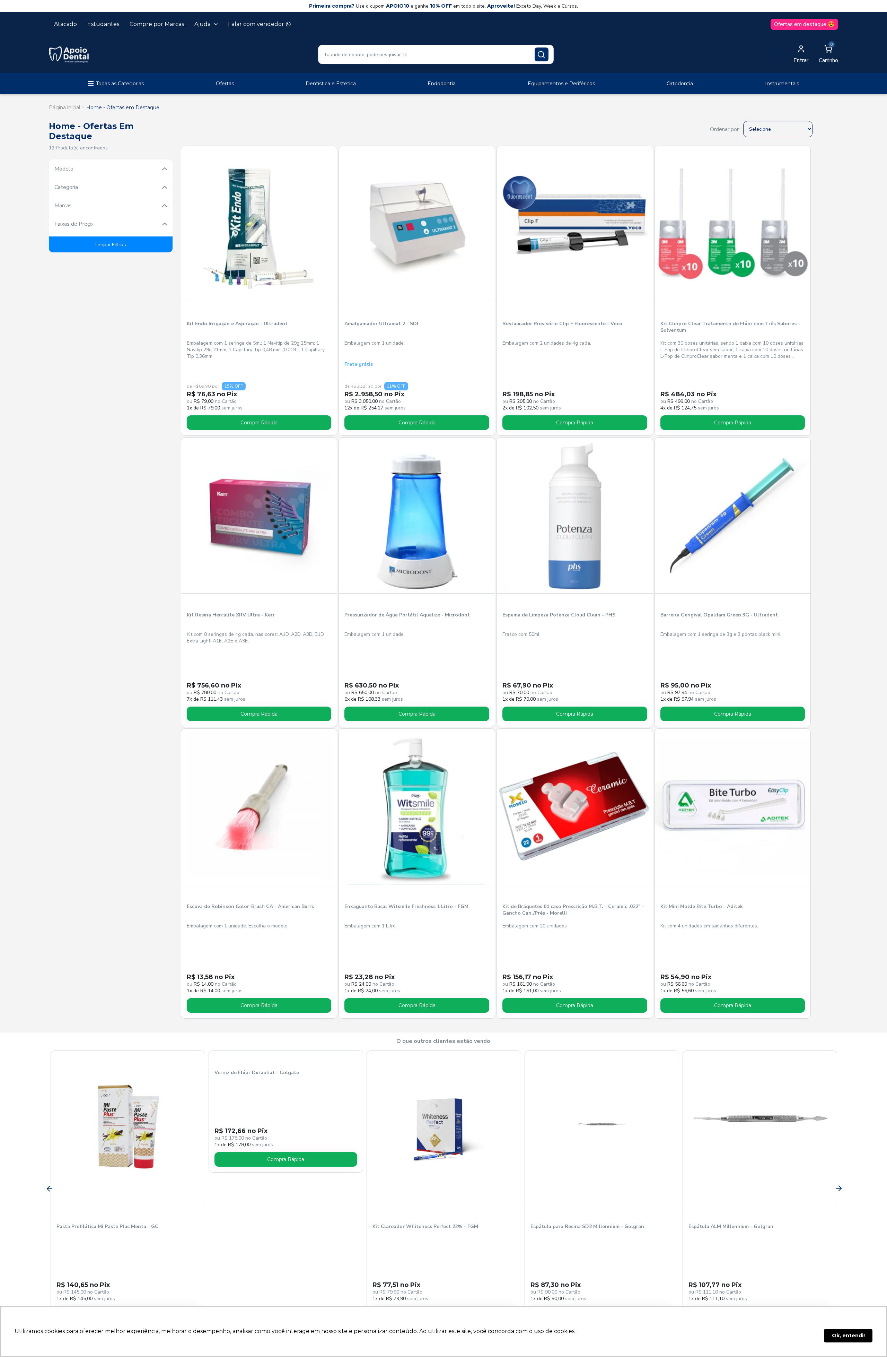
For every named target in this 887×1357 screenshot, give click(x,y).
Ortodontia (680, 83)
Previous (48, 1188)
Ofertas (225, 83)
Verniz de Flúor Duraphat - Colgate (256, 1226)
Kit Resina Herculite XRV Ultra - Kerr (231, 615)
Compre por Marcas (157, 24)
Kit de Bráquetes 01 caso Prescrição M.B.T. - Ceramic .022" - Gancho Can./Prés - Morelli (573, 909)
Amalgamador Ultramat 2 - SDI (381, 323)
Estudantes (103, 24)
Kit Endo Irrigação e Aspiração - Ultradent (237, 323)
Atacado (65, 24)
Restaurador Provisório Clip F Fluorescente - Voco (562, 323)
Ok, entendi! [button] (848, 1335)
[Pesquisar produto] (541, 54)
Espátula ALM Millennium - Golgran (730, 1226)
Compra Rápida (259, 423)
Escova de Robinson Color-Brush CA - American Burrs (250, 906)
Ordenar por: (725, 129)
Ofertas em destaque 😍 (804, 24)
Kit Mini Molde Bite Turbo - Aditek (701, 906)
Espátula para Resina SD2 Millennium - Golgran (587, 1226)
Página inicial (64, 107)
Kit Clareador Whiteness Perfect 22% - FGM (425, 1226)
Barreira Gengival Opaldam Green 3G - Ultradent (719, 615)
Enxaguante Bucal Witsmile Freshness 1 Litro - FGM (406, 906)
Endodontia (442, 83)
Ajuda (202, 24)
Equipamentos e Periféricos (561, 83)
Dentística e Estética (331, 83)
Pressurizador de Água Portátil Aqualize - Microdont (407, 615)
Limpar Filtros (110, 244)
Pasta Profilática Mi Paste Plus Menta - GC (107, 1226)
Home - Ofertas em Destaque (122, 107)
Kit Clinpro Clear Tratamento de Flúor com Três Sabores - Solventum (730, 327)
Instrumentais (782, 83)
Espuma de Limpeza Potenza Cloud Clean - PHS (558, 615)
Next (838, 1188)
